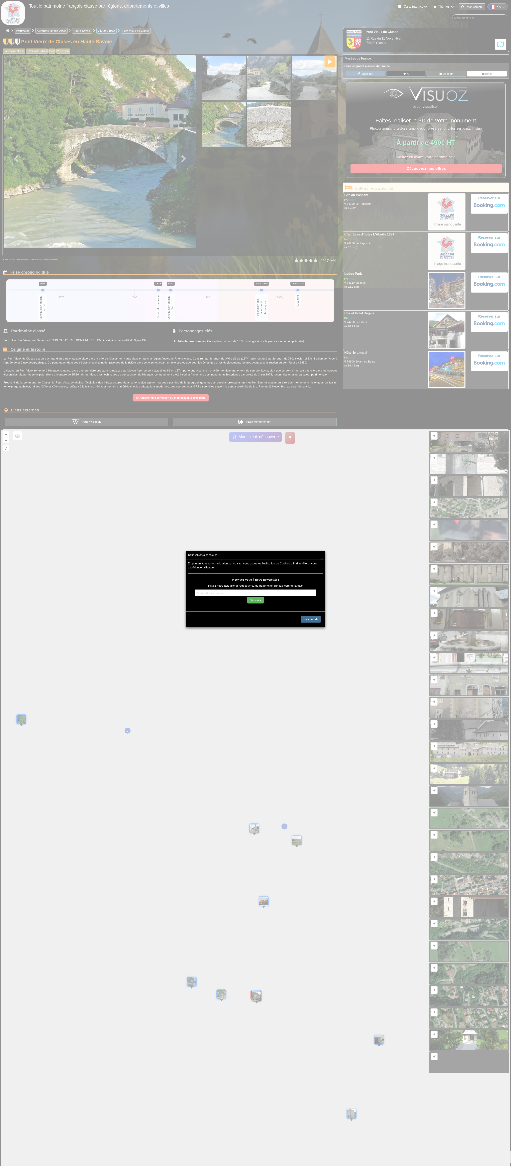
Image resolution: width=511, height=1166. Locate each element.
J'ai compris (310, 619)
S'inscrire (255, 600)
